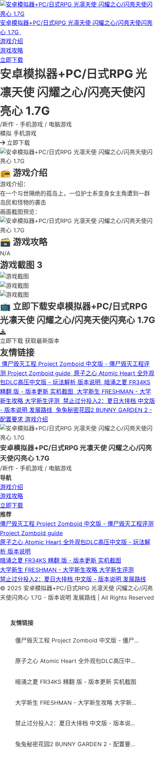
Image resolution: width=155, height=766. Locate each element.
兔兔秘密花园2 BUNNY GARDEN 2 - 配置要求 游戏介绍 (80, 744)
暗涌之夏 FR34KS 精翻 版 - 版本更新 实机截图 (60, 560)
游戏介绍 (11, 41)
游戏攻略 (11, 50)
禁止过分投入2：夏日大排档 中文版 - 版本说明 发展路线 (73, 579)
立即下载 (11, 59)
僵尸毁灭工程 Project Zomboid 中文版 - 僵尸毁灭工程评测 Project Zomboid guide (80, 640)
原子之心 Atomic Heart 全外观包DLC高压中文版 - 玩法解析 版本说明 (80, 660)
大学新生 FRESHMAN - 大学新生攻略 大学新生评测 (67, 569)
